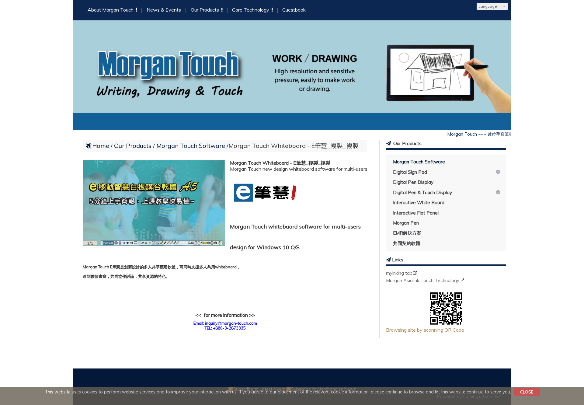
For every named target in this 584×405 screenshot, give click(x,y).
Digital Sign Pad (410, 172)
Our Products (133, 145)
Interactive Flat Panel (416, 213)
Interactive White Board (418, 202)
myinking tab (399, 273)
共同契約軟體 (406, 243)
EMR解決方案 (407, 233)
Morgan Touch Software (419, 162)
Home (100, 145)
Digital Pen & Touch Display (422, 192)
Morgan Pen (406, 223)
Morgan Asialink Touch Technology (422, 280)
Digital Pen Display (413, 182)
